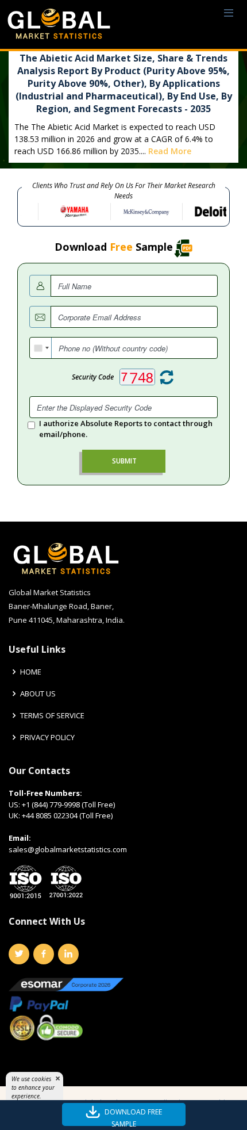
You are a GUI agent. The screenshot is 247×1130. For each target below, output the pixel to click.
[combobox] (41, 348)
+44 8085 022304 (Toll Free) (67, 815)
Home (30, 672)
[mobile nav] (228, 13)
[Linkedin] (68, 954)
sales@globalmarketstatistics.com (68, 849)
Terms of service (52, 715)
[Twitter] (19, 954)
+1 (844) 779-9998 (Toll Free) (68, 804)
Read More (169, 150)
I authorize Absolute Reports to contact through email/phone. (126, 429)
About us (38, 694)
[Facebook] (43, 954)
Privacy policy (47, 737)
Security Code (93, 377)
